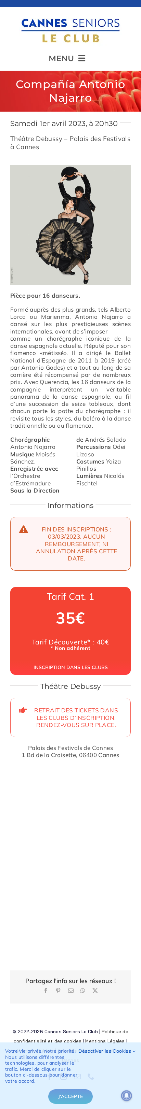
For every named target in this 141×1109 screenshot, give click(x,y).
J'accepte (70, 1096)
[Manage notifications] (126, 1095)
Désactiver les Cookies (105, 1051)
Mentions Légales (105, 1041)
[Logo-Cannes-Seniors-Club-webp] (70, 15)
